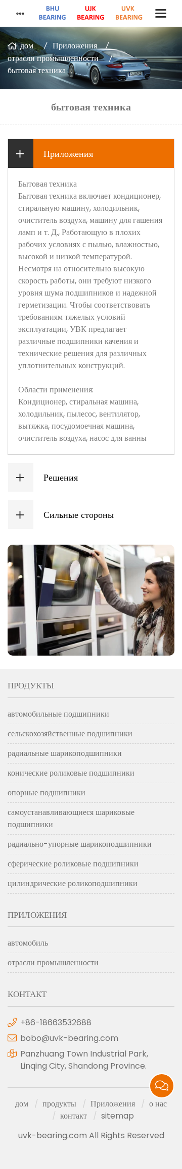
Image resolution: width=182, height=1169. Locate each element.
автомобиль (28, 943)
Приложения (75, 45)
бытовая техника (37, 70)
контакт (73, 1116)
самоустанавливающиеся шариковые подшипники (71, 818)
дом (26, 45)
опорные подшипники (46, 792)
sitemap (117, 1116)
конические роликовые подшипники (71, 773)
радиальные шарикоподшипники (65, 753)
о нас (158, 1103)
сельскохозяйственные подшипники (70, 733)
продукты (59, 1103)
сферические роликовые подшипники (73, 863)
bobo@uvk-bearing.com (69, 1038)
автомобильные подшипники (58, 714)
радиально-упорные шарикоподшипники (80, 844)
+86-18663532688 (56, 1022)
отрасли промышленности (53, 58)
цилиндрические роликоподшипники (73, 883)
